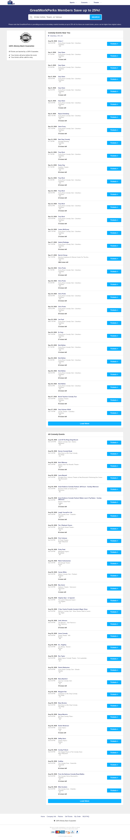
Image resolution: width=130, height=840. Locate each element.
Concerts (84, 2)
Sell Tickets (69, 816)
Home (43, 816)
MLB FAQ (86, 816)
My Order (77, 816)
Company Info (51, 816)
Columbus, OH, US (56, 36)
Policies (60, 816)
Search (96, 17)
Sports (72, 2)
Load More (84, 424)
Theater (96, 2)
